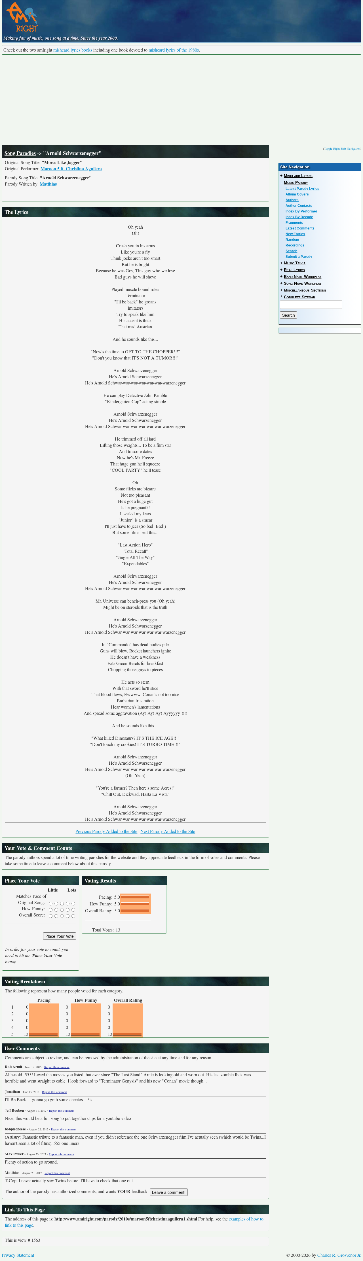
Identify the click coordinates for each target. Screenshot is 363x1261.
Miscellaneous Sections (305, 290)
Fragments (294, 223)
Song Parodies (20, 153)
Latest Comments (300, 228)
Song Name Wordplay (303, 283)
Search (291, 251)
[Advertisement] (181, 100)
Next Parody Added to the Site (167, 831)
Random (292, 240)
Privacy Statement (18, 1255)
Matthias (48, 183)
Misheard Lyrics (298, 175)
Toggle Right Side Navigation (342, 148)
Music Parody (296, 182)
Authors (292, 200)
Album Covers (297, 194)
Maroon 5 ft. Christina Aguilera (71, 168)
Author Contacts (299, 206)
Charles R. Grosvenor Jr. (339, 1255)
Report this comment (56, 1067)
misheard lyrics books (72, 50)
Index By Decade (299, 217)
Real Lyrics (294, 269)
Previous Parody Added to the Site (106, 831)
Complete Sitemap (299, 297)
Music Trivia (294, 263)
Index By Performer (301, 211)
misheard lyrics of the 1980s (174, 50)
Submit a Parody (299, 257)
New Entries (295, 234)
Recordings (295, 245)
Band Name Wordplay (302, 276)
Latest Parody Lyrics (302, 189)
